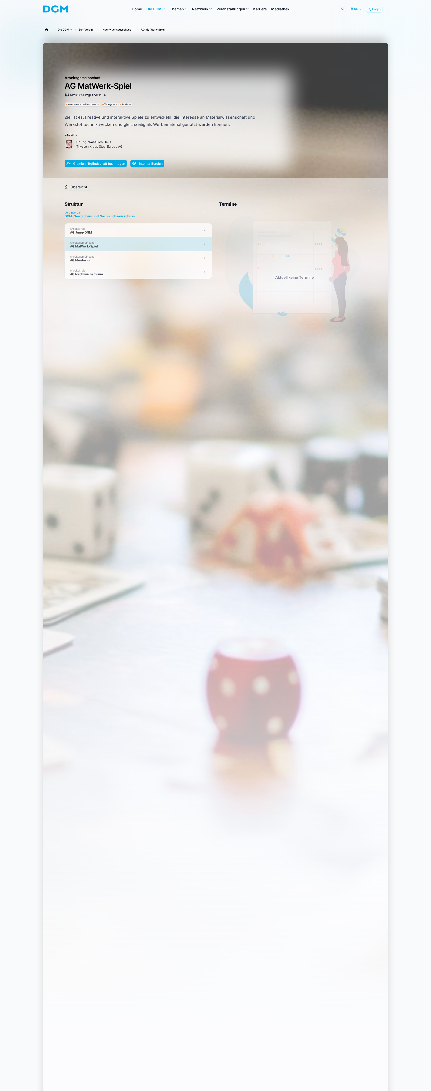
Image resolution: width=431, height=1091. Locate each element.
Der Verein (86, 29)
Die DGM (63, 29)
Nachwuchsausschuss (117, 29)
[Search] (342, 9)
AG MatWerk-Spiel (153, 29)
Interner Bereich (150, 163)
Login (375, 9)
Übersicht (78, 187)
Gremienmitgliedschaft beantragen (98, 163)
